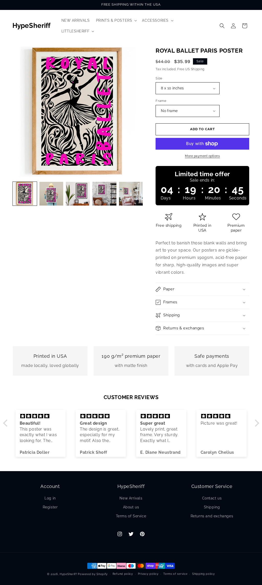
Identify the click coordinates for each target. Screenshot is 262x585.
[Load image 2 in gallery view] (51, 194)
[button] (116, 20)
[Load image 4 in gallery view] (104, 194)
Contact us (212, 498)
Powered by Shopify (93, 574)
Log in (50, 498)
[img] (41, 416)
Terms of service (175, 574)
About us (131, 507)
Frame (161, 101)
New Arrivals (130, 498)
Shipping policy (203, 574)
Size (159, 78)
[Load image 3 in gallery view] (78, 194)
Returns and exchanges (212, 516)
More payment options (202, 156)
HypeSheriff (68, 574)
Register (50, 507)
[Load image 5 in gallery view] (131, 194)
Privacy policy (148, 574)
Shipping (212, 507)
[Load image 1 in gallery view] (25, 194)
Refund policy (123, 574)
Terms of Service (131, 516)
